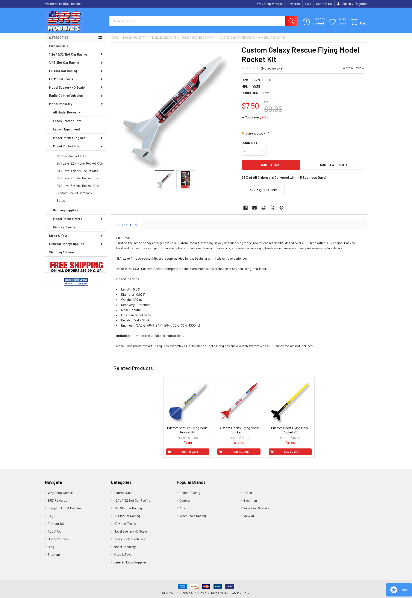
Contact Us (324, 4)
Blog (51, 547)
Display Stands (64, 227)
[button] (333, 165)
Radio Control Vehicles (66, 95)
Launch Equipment (66, 129)
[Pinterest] (281, 208)
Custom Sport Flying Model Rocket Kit (290, 430)
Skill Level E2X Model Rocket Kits (79, 163)
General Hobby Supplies (66, 244)
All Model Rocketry (66, 112)
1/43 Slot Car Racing (64, 62)
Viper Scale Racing (192, 516)
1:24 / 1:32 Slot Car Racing (68, 54)
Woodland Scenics (256, 508)
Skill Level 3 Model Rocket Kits (77, 186)
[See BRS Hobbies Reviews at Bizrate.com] (76, 282)
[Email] (254, 208)
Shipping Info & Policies (65, 508)
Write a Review (353, 68)
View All (248, 516)
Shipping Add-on (61, 252)
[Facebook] (245, 208)
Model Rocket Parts (67, 219)
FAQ (308, 4)
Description (127, 225)
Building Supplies (65, 210)
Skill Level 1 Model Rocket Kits (77, 171)
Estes (60, 200)
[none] (175, 106)
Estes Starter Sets (67, 121)
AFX (182, 508)
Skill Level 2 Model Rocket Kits (77, 178)
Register (361, 4)
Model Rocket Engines (69, 138)
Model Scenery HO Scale (67, 87)
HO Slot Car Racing (63, 71)
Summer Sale (58, 46)
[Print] (263, 208)
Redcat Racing (189, 493)
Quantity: (250, 143)
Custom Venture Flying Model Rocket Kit (187, 430)
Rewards (293, 4)
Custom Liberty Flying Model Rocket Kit (239, 430)
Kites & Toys (58, 236)
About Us (54, 531)
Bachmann (251, 500)
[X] (272, 208)
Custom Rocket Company (74, 193)
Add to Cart (189, 451)
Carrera (184, 500)
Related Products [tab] (133, 368)
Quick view (190, 418)
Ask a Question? (263, 190)
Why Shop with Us (269, 4)
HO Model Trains (61, 79)
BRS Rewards (57, 500)
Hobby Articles (58, 539)
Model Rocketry (60, 104)
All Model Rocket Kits (71, 156)
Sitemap (54, 554)
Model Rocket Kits (66, 146)
